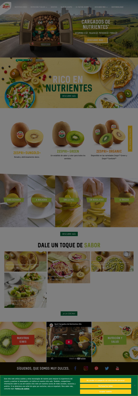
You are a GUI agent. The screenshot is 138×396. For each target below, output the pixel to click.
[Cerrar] (135, 385)
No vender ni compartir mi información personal (105, 380)
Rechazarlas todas (105, 386)
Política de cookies (22, 389)
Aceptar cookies (105, 392)
